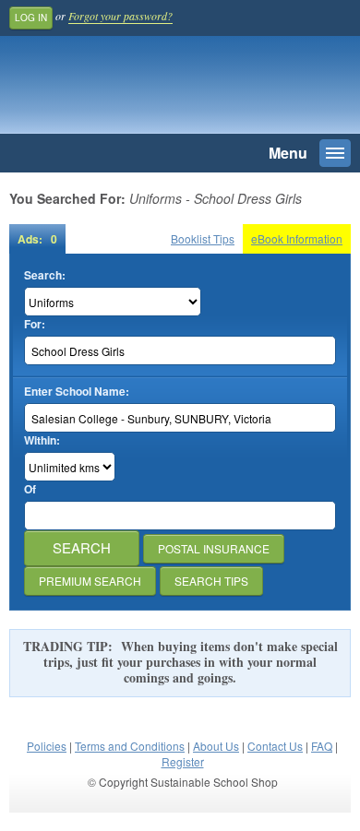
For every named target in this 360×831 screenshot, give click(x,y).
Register (183, 761)
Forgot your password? (120, 15)
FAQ (321, 746)
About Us (216, 746)
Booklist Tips (202, 238)
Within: (42, 440)
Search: (45, 275)
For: (34, 324)
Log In (31, 17)
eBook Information (296, 238)
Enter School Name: (76, 391)
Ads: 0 (37, 239)
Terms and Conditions (130, 746)
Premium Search (90, 580)
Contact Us (275, 746)
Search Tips (211, 580)
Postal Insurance (214, 548)
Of (30, 489)
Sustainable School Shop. (137, 89)
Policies (46, 746)
